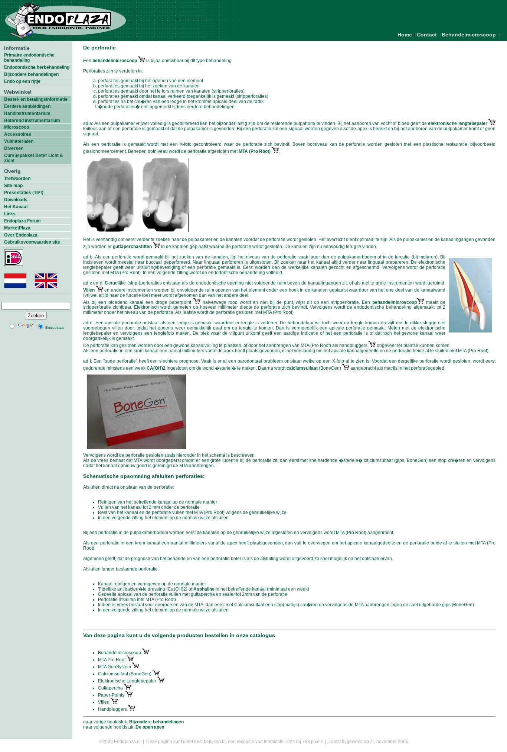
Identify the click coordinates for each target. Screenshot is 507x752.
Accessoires (17, 134)
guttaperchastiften (133, 246)
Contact (427, 35)
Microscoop (16, 127)
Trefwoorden (17, 178)
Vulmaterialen (18, 141)
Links (10, 213)
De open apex (149, 727)
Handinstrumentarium (27, 113)
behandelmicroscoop (114, 60)
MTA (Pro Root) (255, 151)
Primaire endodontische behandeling (29, 57)
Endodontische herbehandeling (36, 67)
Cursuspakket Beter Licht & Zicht (33, 158)
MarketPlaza (17, 228)
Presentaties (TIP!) (23, 192)
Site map (13, 185)
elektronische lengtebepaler (458, 123)
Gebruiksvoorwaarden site (32, 242)
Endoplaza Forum (22, 221)
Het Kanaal (15, 206)
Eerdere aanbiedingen (27, 106)
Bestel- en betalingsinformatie (36, 99)
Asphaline (204, 589)
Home (405, 35)
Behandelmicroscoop (469, 35)
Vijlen (89, 290)
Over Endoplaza (20, 235)
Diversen (13, 148)
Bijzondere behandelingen (31, 74)
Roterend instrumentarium (32, 120)
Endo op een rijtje (22, 81)
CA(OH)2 (156, 368)
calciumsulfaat (303, 368)
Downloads (15, 199)
